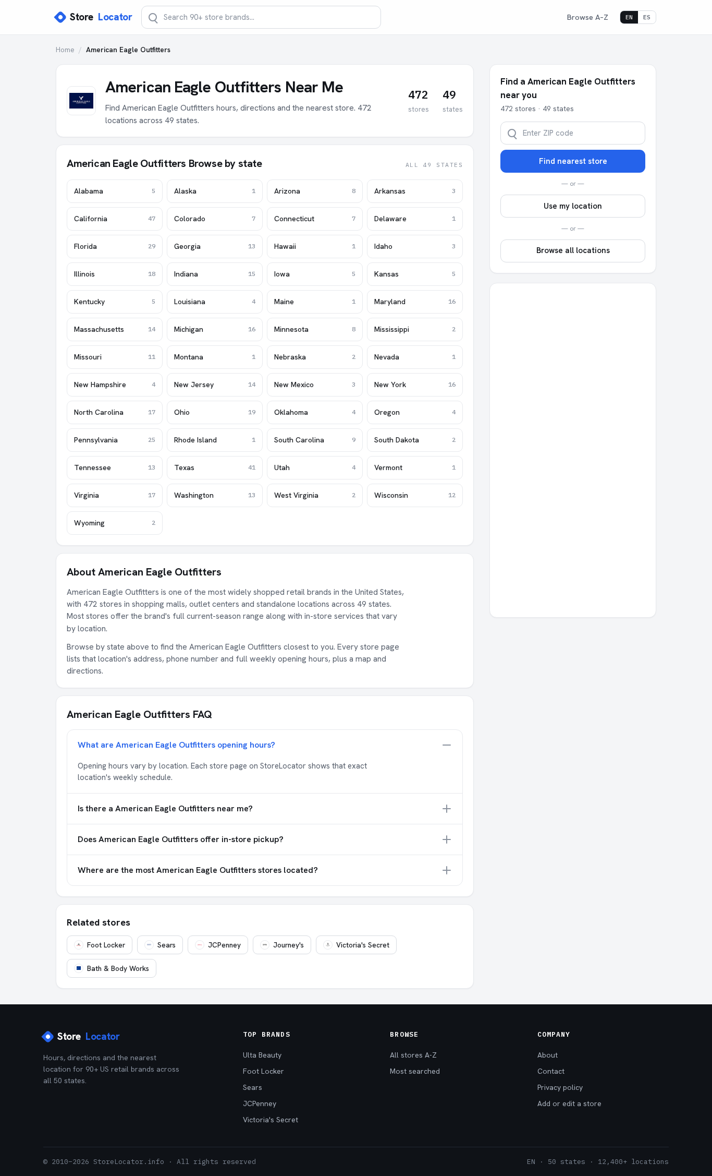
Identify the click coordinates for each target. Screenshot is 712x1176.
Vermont (415, 467)
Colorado (214, 218)
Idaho (415, 246)
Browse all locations (573, 250)
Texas (214, 467)
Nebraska (314, 357)
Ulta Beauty (262, 1055)
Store (101, 16)
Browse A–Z (587, 17)
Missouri (114, 357)
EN (629, 17)
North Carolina (114, 412)
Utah (314, 467)
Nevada (415, 357)
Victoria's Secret (362, 945)
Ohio (214, 412)
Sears (166, 945)
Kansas (415, 274)
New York (415, 384)
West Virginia (314, 495)
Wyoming (114, 522)
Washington (214, 495)
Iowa (314, 274)
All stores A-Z (413, 1055)
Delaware (415, 218)
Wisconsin (415, 495)
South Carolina (314, 440)
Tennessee (114, 467)
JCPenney (224, 945)
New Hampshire (114, 384)
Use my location (573, 206)
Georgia (214, 246)
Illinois (114, 274)
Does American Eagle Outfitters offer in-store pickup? (181, 839)
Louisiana (214, 301)
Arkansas (415, 191)
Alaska (214, 191)
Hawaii (314, 246)
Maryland (415, 301)
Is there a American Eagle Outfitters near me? (165, 808)
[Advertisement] (572, 450)
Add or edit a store (569, 1103)
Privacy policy (560, 1087)
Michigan (214, 329)
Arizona (314, 191)
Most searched (415, 1071)
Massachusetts (114, 329)
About (547, 1055)
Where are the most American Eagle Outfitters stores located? (198, 870)
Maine (314, 301)
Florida (114, 246)
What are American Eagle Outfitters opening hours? (176, 744)
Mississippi (415, 329)
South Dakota (415, 440)
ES (646, 17)
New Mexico (314, 384)
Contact (550, 1071)
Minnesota (314, 329)
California (114, 218)
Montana (214, 357)
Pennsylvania (114, 440)
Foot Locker (106, 945)
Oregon (415, 412)
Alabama (114, 191)
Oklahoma (314, 412)
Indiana (214, 274)
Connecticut (314, 218)
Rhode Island (214, 440)
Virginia (114, 495)
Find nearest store (573, 161)
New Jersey (214, 384)
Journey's (288, 945)
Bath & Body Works (118, 968)
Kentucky (114, 301)
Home (65, 49)
